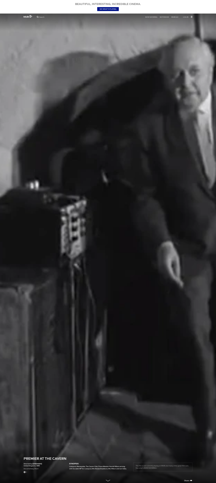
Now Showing (151, 17)
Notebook (164, 17)
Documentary (29, 469)
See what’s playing (108, 9)
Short (36, 469)
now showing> (150, 468)
